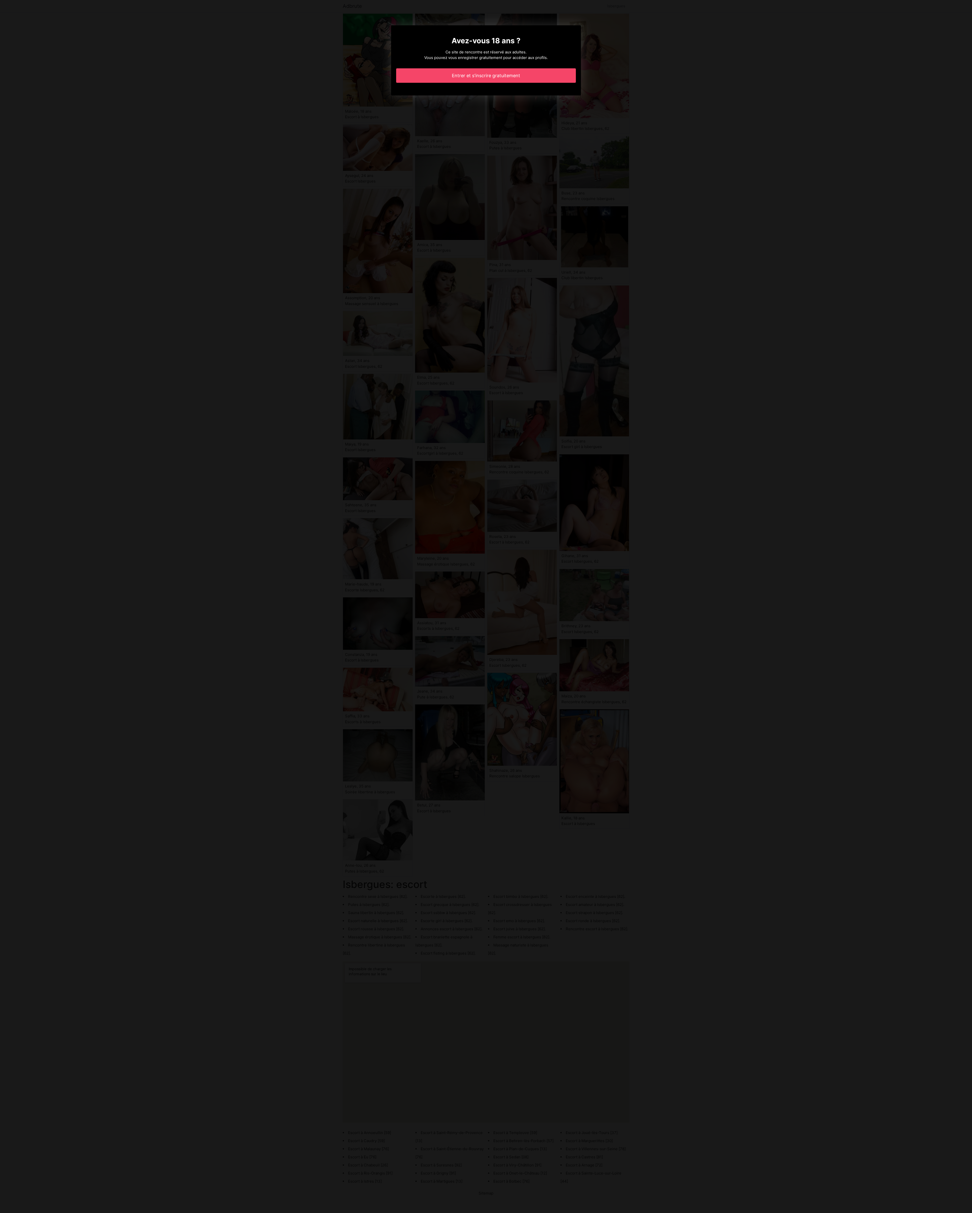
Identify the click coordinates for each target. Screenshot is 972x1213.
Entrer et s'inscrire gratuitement (486, 75)
